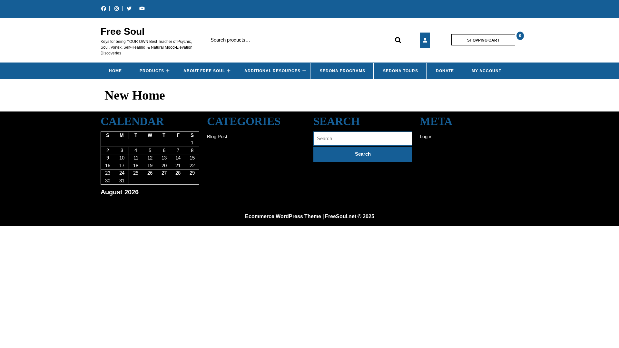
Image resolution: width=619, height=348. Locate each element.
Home (115, 71)
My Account (486, 71)
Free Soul (122, 31)
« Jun (106, 203)
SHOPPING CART (483, 40)
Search (397, 40)
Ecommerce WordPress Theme (283, 216)
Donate (445, 71)
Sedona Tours (400, 71)
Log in (426, 136)
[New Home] (433, 40)
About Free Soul (204, 71)
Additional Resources (272, 71)
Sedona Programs (342, 71)
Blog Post (217, 136)
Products (152, 71)
